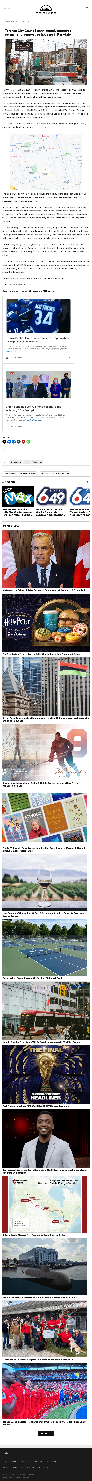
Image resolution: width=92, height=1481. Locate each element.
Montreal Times (33, 1467)
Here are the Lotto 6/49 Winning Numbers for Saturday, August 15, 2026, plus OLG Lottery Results (50, 513)
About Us (15, 1461)
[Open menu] (87, 8)
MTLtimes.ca (49, 291)
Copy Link (38, 462)
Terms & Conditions (22, 1478)
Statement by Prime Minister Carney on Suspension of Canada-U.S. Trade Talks (44, 590)
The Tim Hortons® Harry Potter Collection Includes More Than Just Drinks (41, 654)
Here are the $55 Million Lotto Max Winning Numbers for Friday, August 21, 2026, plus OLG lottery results (17, 513)
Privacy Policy (7, 1478)
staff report (58, 278)
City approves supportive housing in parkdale (20, 473)
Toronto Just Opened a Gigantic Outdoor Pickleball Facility (33, 978)
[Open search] (81, 8)
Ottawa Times (49, 1467)
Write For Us (51, 1461)
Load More (46, 1434)
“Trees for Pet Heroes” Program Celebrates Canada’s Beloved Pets (37, 1359)
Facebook (17, 462)
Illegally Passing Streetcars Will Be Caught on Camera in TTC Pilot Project (41, 1042)
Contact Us (26, 1461)
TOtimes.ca (32, 291)
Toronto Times (18, 1467)
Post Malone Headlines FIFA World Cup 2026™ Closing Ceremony (36, 1106)
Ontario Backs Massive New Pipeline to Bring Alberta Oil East (34, 1235)
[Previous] (83, 482)
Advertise (38, 1461)
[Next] (88, 482)
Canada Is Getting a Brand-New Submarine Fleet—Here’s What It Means (39, 1297)
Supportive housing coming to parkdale (54, 473)
